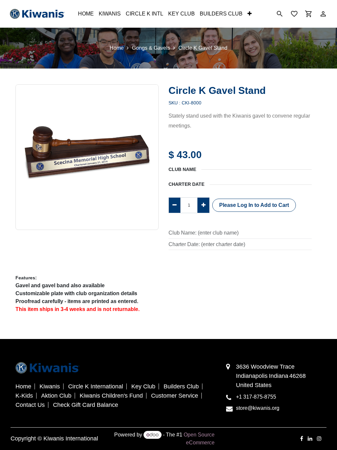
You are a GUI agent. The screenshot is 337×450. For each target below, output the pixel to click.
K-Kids (24, 396)
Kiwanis (49, 386)
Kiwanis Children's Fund (111, 396)
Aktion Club (56, 396)
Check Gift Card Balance (85, 405)
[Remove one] (174, 205)
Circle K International (95, 386)
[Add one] (203, 205)
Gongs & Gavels (151, 48)
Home (117, 48)
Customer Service (174, 396)
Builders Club (181, 386)
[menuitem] (86, 14)
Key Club (143, 386)
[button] (254, 205)
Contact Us (30, 405)
